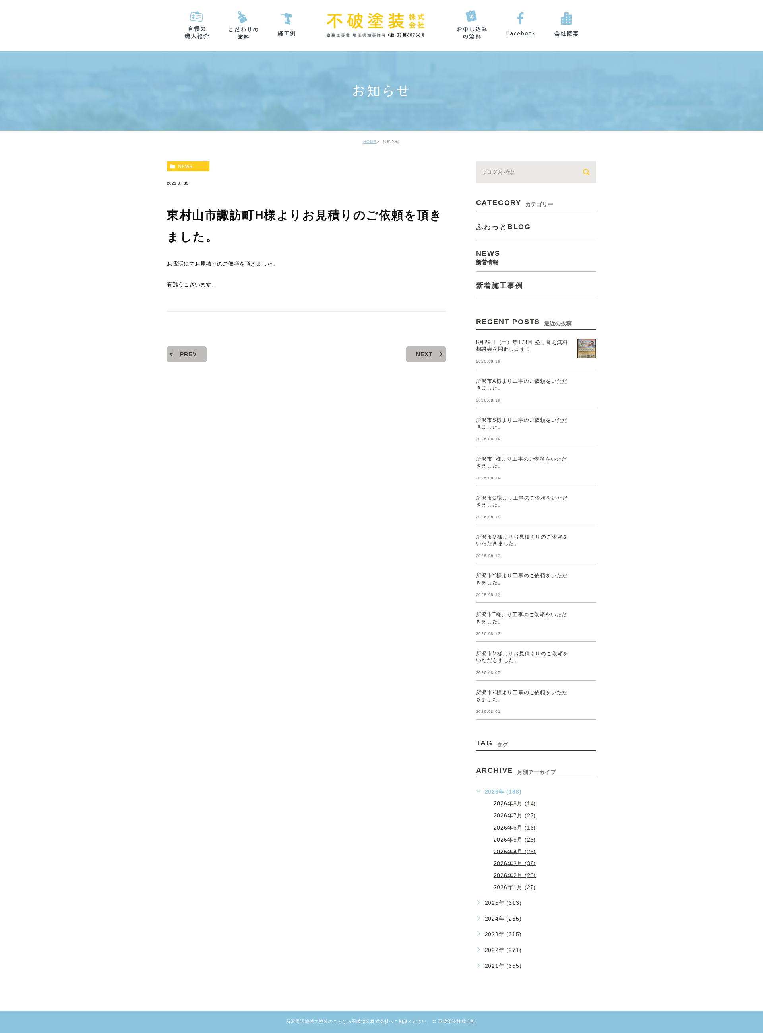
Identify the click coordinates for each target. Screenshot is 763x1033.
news (185, 166)
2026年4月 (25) (515, 851)
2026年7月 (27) (515, 815)
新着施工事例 (499, 286)
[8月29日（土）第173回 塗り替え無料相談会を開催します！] (586, 348)
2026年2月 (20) (515, 875)
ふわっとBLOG (503, 227)
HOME (370, 141)
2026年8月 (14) (515, 803)
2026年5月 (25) (515, 839)
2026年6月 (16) (515, 827)
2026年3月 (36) (515, 863)
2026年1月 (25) (515, 887)
